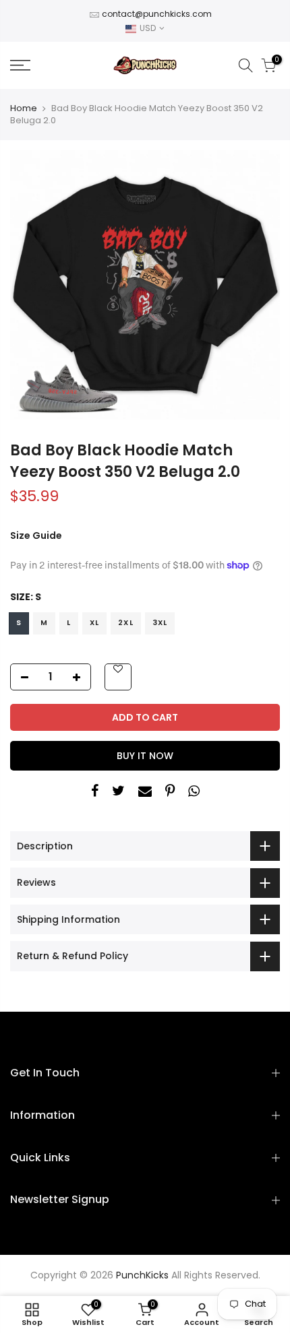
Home (23, 108)
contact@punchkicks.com (157, 14)
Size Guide (36, 535)
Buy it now (145, 755)
